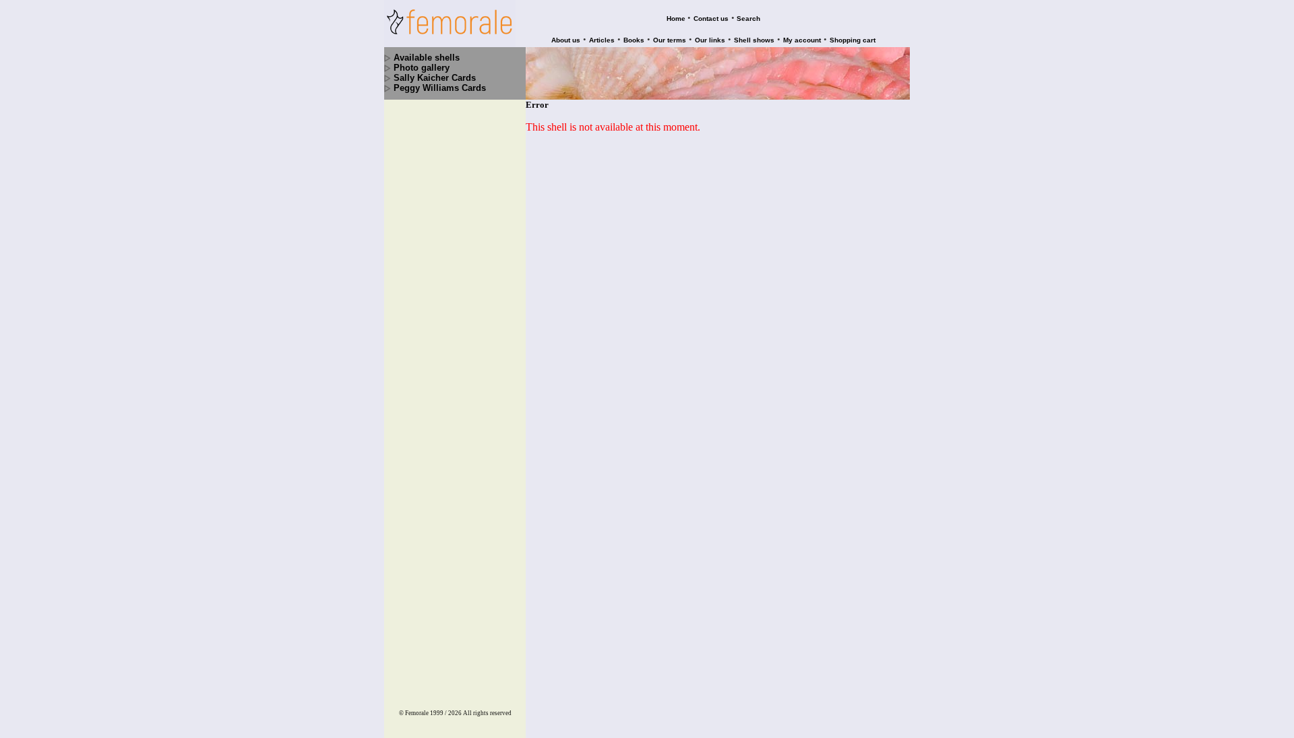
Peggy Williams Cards (440, 88)
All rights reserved (487, 713)
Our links (710, 40)
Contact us (711, 18)
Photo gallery (422, 68)
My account (802, 40)
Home (676, 18)
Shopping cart (852, 40)
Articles (602, 40)
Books (633, 40)
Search (748, 18)
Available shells (427, 58)
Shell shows (754, 40)
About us (565, 40)
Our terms (669, 40)
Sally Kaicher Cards (435, 78)
